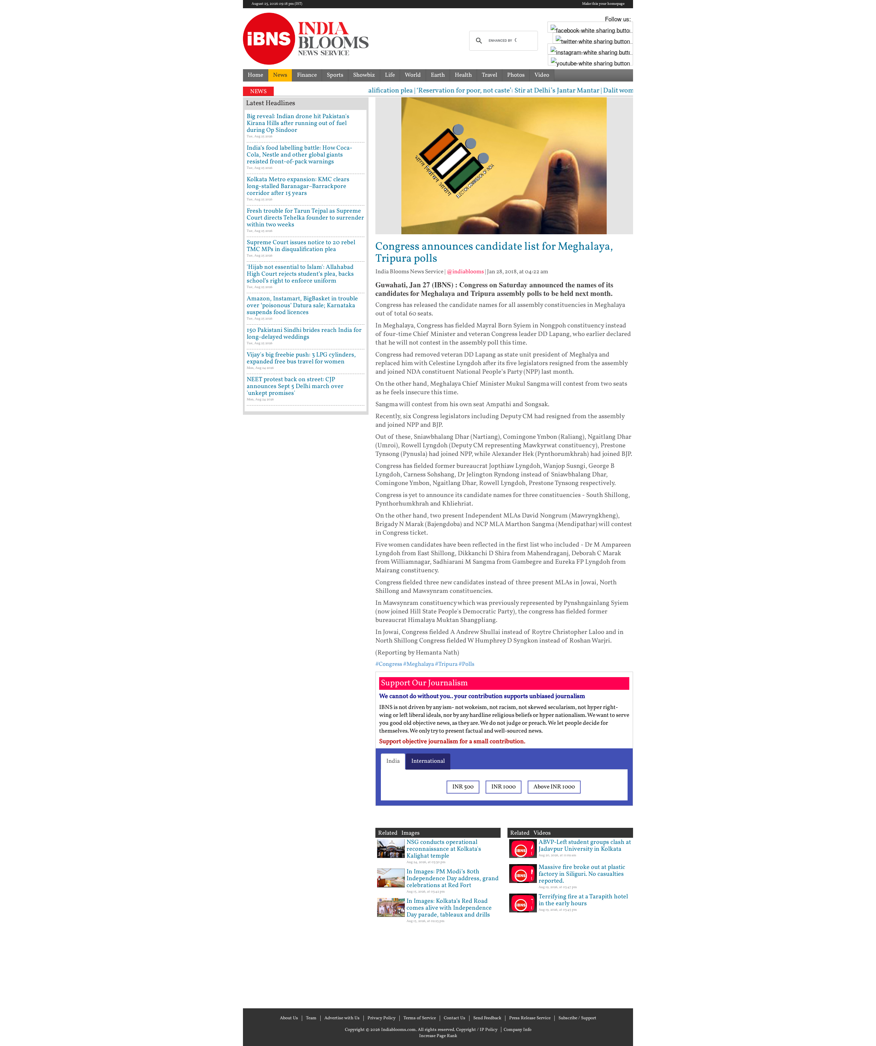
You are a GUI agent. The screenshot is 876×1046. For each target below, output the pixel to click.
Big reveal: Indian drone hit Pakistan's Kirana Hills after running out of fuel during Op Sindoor (298, 123)
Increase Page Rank (438, 1036)
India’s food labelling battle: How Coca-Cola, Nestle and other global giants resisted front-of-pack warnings (299, 155)
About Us (289, 1018)
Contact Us (454, 1018)
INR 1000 (503, 787)
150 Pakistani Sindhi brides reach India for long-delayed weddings (304, 333)
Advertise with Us (342, 1018)
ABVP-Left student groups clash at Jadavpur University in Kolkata (585, 846)
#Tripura (446, 664)
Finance (307, 75)
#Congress (388, 664)
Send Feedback (487, 1018)
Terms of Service (419, 1018)
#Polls (466, 664)
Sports (335, 75)
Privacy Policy (382, 1018)
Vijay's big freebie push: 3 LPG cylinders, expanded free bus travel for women (301, 358)
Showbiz (364, 75)
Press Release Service (530, 1018)
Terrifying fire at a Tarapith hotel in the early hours (583, 900)
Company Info (517, 1030)
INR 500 (463, 787)
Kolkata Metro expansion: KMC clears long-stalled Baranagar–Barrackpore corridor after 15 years (298, 186)
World (413, 75)
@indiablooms (465, 272)
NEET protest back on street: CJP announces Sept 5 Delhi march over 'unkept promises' (295, 386)
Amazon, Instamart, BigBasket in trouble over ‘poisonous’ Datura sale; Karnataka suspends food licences (302, 306)
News (280, 75)
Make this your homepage (603, 4)
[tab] (393, 761)
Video (541, 75)
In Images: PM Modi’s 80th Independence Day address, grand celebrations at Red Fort (453, 879)
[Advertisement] (306, 711)
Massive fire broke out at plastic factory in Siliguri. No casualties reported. (582, 874)
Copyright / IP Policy (477, 1030)
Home (255, 75)
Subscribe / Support (577, 1018)
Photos (516, 75)
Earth (438, 75)
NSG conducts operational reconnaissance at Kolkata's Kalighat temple (444, 849)
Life (390, 75)
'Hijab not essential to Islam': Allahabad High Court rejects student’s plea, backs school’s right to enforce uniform (300, 274)
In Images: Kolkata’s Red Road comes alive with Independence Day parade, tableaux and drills (449, 908)
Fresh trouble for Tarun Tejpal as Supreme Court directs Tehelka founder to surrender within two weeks (305, 218)
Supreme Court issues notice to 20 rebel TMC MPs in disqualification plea (301, 246)
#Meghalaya (418, 664)
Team (311, 1018)
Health (463, 75)
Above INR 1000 (554, 787)
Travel (489, 75)
